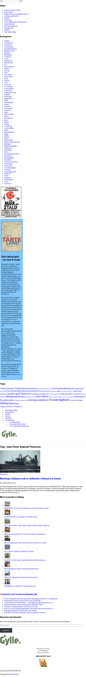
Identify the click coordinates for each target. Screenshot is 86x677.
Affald (6, 41)
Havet (6, 104)
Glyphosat (8, 98)
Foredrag (8, 20)
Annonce (8, 45)
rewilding (8, 150)
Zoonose (7, 184)
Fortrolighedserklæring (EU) (15, 22)
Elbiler (6, 69)
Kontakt (8, 418)
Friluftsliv (8, 90)
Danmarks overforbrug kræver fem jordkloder (22, 601)
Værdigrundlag (10, 32)
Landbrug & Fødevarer (19, 393)
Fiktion (7, 81)
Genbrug (7, 96)
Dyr (5, 65)
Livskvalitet (9, 128)
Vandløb (79, 400)
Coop (6, 59)
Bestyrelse (8, 12)
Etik (5, 73)
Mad (6, 130)
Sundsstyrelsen (20, 400)
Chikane (7, 57)
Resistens (8, 148)
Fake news (8, 77)
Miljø (6, 134)
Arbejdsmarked (10, 49)
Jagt (6, 112)
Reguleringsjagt (10, 146)
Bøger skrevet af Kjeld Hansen (16, 14)
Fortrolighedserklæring (19, 426)
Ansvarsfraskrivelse (12, 10)
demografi (8, 61)
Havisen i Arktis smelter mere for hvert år (21, 607)
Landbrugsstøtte (66, 394)
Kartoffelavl (9, 114)
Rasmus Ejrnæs (65, 397)
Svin (26, 400)
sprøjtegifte (79, 396)
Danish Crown (47, 389)
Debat (6, 18)
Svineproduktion (11, 162)
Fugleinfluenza (10, 92)
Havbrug (63, 391)
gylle (58, 391)
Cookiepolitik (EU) (11, 16)
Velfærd (5, 403)
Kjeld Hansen (9, 24)
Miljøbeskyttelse (16, 396)
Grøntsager (9, 102)
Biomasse (8, 55)
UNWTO (7, 174)
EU (6, 391)
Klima (6, 116)
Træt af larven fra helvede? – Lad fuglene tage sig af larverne (28, 603)
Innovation (8, 108)
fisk (8, 391)
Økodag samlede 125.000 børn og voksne (20, 611)
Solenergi (8, 156)
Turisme (7, 170)
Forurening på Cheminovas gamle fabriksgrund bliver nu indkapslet (31, 599)
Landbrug (8, 126)
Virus (6, 182)
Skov (6, 152)
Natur (6, 138)
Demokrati (8, 63)
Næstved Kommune (12, 142)
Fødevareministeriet (30, 391)
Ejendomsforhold (75, 388)
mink (34, 397)
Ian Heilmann (69, 391)
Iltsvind (7, 106)
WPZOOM (14, 674)
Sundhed (7, 160)
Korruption (8, 118)
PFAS (59, 397)
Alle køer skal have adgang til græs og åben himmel (24, 613)
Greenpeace (53, 391)
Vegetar (7, 178)
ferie (6, 79)
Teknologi (8, 164)
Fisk (6, 83)
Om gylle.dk (8, 28)
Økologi (7, 144)
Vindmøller (8, 180)
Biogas (7, 53)
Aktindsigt (8, 43)
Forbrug (7, 85)
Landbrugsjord (54, 394)
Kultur (6, 124)
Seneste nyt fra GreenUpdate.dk (19, 594)
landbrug (3, 394)
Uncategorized (10, 172)
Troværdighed (10, 168)
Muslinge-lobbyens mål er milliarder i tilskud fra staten (30, 478)
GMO (6, 100)
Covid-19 (40, 389)
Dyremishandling (60, 388)
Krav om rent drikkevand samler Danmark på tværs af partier (28, 609)
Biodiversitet (9, 51)
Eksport (2, 391)
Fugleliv (7, 94)
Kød (5, 120)
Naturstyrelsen (53, 397)
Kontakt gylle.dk (10, 26)
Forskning (8, 87)
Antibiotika (8, 47)
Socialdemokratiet (11, 154)
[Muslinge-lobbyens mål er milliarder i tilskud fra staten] (20, 472)
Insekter (7, 110)
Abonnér (6, 630)
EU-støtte (8, 75)
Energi (7, 71)
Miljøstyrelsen (28, 397)
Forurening (8, 89)
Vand (6, 176)
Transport (8, 166)
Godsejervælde (44, 391)
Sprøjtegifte (9, 158)
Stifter (7, 30)
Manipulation (9, 132)
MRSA (6, 136)
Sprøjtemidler (7, 400)
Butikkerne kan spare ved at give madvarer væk (23, 605)
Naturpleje (8, 140)
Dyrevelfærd (9, 67)
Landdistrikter (78, 394)
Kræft (6, 122)
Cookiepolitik (14, 422)
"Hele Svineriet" (7, 388)
